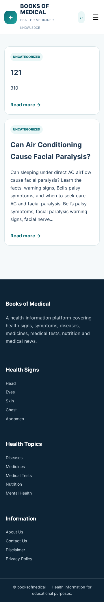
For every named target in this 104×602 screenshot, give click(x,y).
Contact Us (16, 540)
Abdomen (15, 418)
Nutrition (14, 484)
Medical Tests (19, 475)
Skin (10, 400)
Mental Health (19, 493)
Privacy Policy (19, 558)
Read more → (25, 104)
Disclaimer (15, 549)
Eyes (10, 391)
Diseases (14, 457)
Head (11, 383)
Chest (11, 409)
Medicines (15, 466)
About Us (14, 531)
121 (16, 72)
